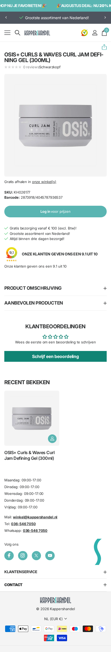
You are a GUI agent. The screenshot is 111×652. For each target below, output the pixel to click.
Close (55, 572)
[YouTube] (50, 555)
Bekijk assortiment (7, 33)
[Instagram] (22, 555)
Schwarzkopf (50, 67)
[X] (36, 555)
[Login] (94, 32)
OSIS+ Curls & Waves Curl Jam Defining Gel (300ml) (29, 455)
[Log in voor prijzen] (52, 438)
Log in (55, 211)
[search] (17, 33)
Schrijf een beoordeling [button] (55, 356)
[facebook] (9, 555)
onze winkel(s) (44, 182)
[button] (6, 18)
